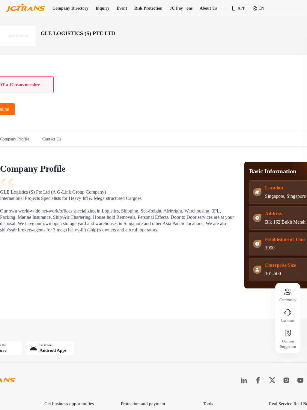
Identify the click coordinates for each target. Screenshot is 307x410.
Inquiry (102, 8)
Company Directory (70, 8)
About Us (208, 8)
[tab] (18, 139)
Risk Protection (148, 8)
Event (122, 8)
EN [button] (261, 8)
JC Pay (176, 8)
